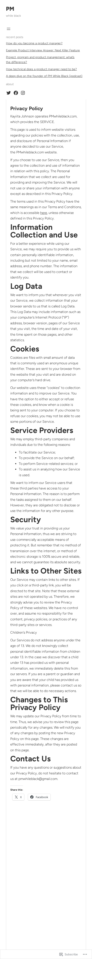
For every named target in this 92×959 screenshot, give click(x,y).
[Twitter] (8, 92)
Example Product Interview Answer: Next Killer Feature (43, 50)
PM (10, 8)
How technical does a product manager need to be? (41, 69)
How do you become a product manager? (34, 43)
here (43, 213)
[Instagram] (22, 92)
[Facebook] (15, 92)
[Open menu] (8, 28)
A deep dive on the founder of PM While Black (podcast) (44, 76)
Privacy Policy (26, 108)
